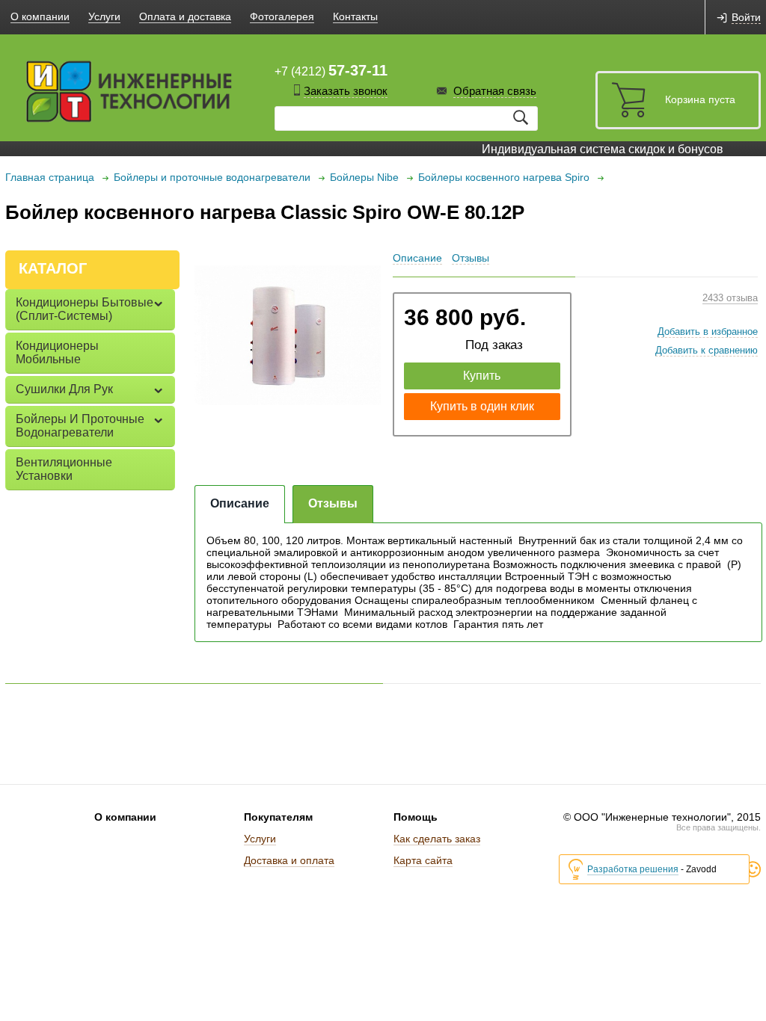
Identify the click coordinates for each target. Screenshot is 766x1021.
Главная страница (49, 177)
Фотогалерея (282, 16)
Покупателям (278, 817)
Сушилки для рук (64, 389)
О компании (40, 16)
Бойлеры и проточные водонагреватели (212, 177)
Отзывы (470, 258)
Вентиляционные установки (64, 469)
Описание (417, 258)
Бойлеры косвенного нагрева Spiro (503, 177)
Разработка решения (632, 869)
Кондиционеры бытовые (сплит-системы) (84, 309)
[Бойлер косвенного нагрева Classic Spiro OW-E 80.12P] (288, 335)
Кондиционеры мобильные (57, 352)
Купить (481, 375)
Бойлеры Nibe (364, 177)
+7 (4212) (331, 70)
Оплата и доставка (185, 16)
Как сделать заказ (436, 839)
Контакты (355, 16)
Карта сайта (423, 860)
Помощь (415, 817)
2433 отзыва (730, 297)
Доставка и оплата (289, 860)
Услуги (104, 16)
